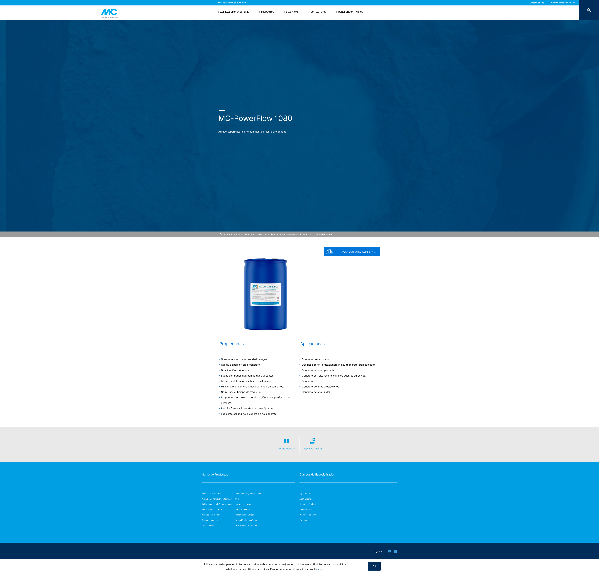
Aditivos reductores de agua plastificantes (288, 234)
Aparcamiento (306, 499)
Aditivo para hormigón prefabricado (217, 499)
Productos (232, 234)
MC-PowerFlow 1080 (323, 234)
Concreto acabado (210, 520)
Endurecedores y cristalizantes (247, 493)
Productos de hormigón (310, 515)
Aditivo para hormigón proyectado (216, 504)
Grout (236, 499)
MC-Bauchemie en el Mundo (232, 2)
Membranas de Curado (244, 515)
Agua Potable (305, 493)
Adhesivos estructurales (212, 493)
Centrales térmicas (308, 504)
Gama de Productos (215, 474)
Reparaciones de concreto (245, 525)
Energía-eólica (306, 509)
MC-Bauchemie (109, 13)
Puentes (303, 520)
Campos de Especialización (317, 474)
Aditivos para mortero (211, 515)
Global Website (537, 2)
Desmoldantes (208, 525)
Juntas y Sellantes (242, 509)
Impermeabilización (242, 504)
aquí (320, 569)
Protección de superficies (245, 520)
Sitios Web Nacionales (560, 2)
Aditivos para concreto (252, 234)
